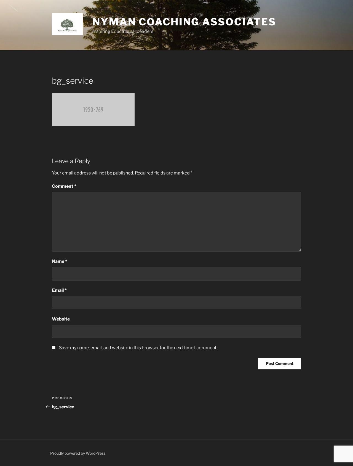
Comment (64, 186)
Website (61, 319)
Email (59, 290)
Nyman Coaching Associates (184, 22)
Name (59, 261)
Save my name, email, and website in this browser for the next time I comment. (138, 347)
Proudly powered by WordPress (78, 453)
